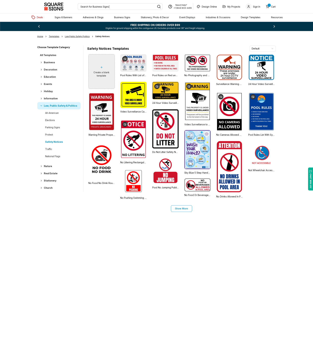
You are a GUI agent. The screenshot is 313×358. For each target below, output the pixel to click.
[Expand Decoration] (40, 69)
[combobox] (263, 49)
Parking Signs (52, 127)
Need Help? (181, 5)
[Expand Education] (40, 76)
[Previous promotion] (39, 26)
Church (48, 187)
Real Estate (51, 173)
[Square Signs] (54, 7)
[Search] (159, 7)
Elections (50, 120)
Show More (181, 208)
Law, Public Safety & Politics (60, 105)
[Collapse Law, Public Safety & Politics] (40, 105)
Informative (51, 98)
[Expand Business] (40, 62)
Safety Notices (54, 141)
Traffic (48, 149)
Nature (48, 166)
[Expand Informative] (40, 98)
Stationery (50, 180)
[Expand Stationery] (40, 180)
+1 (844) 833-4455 (183, 8)
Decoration (50, 69)
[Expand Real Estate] (40, 173)
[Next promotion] (274, 26)
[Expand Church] (40, 187)
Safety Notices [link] (102, 36)
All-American (52, 113)
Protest (49, 134)
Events (48, 84)
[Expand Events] (40, 84)
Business (49, 62)
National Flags (52, 156)
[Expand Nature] (40, 166)
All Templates (48, 55)
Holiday (48, 91)
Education (50, 76)
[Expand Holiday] (40, 91)
